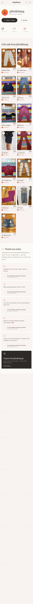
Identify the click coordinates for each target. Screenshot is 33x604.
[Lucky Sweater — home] (16, 2)
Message (25, 20)
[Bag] (29, 2)
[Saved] (26, 2)
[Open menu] (2, 2)
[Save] (13, 50)
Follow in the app (10, 20)
